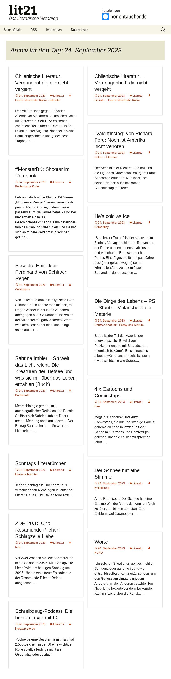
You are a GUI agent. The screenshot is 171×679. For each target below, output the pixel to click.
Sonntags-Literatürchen (41, 463)
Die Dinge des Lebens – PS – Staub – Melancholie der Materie (124, 307)
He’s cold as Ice (112, 216)
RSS (33, 29)
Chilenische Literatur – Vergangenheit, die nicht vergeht (41, 82)
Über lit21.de (12, 29)
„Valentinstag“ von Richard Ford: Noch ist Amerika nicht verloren (123, 140)
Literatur (58, 95)
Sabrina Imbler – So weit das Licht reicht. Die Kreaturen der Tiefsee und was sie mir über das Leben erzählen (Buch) (45, 371)
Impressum (54, 29)
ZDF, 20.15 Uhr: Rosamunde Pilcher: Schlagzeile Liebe (37, 530)
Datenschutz (79, 29)
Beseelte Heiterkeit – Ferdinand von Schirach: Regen (42, 272)
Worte (101, 542)
